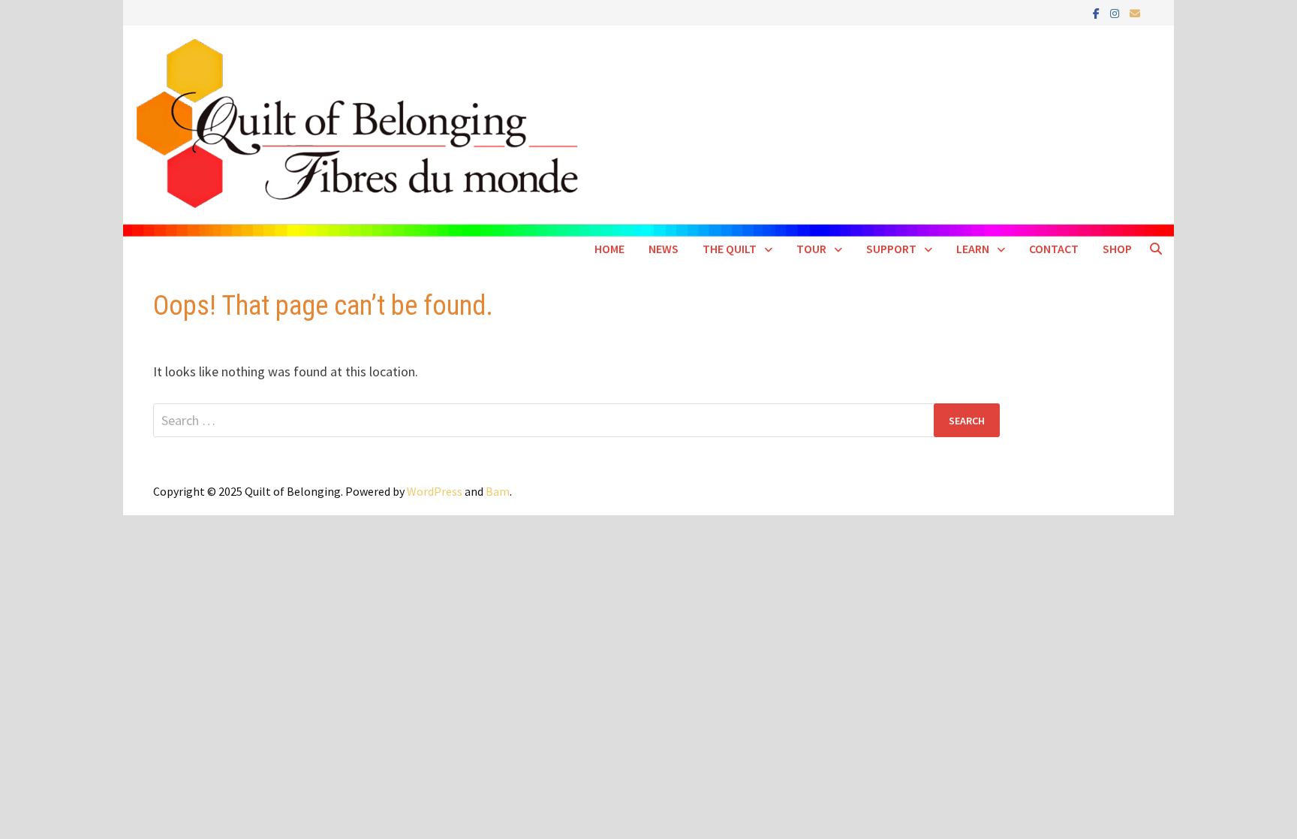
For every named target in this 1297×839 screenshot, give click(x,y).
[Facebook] (1097, 12)
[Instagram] (1116, 12)
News (663, 248)
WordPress (434, 491)
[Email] (1135, 12)
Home (609, 248)
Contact (1054, 248)
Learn (972, 248)
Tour (811, 248)
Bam (498, 491)
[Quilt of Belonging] (648, 130)
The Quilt (730, 248)
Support (891, 248)
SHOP (1117, 248)
